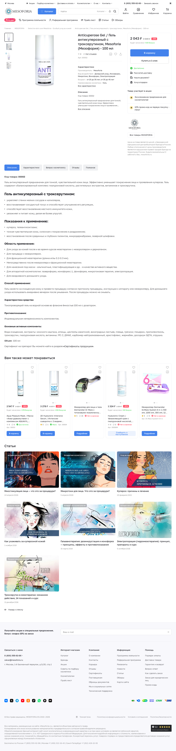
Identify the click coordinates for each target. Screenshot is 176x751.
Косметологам (67, 676)
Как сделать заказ (153, 673)
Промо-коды (151, 685)
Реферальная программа (129, 660)
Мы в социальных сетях (100, 686)
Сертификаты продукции (78, 346)
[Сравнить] (110, 54)
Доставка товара (153, 660)
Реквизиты (122, 664)
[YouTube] (22, 700)
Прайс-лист (66, 680)
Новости (121, 669)
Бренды (64, 660)
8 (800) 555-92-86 (132, 3)
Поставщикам (95, 677)
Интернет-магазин (70, 650)
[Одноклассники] (28, 700)
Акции (64, 664)
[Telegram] (17, 700)
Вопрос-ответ (151, 669)
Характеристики (31, 167)
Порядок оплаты (153, 655)
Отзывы (75, 167)
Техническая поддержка (100, 691)
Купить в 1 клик (149, 60)
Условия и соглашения (138, 717)
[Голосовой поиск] (109, 11)
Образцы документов (99, 682)
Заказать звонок (151, 3)
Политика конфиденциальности (111, 717)
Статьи (120, 673)
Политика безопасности (161, 717)
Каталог (64, 655)
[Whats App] (39, 700)
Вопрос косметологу (55, 167)
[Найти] (114, 11)
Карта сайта (123, 682)
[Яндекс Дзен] (44, 700)
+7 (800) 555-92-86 (32, 743)
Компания (94, 650)
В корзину (149, 52)
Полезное (90, 167)
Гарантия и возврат (154, 664)
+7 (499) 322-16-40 (57, 743)
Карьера (93, 664)
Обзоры (120, 677)
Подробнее (82, 433)
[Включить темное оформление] (170, 3)
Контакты (93, 660)
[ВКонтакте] (6, 700)
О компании (94, 655)
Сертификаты (95, 673)
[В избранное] (115, 54)
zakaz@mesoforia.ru (13, 660)
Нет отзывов (91, 54)
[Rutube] (50, 700)
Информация (123, 650)
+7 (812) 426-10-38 (90, 743)
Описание (12, 167)
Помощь (149, 650)
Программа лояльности (128, 655)
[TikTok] (33, 700)
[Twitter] (11, 700)
